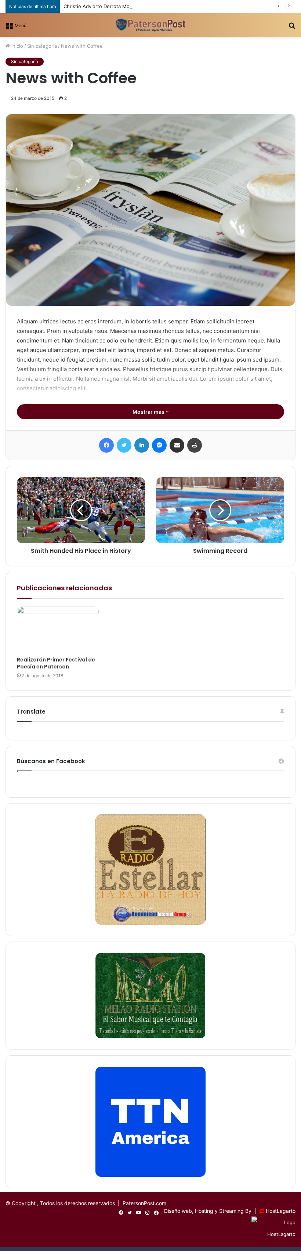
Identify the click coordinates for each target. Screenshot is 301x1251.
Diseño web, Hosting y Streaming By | (211, 1211)
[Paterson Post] (150, 25)
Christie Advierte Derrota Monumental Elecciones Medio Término (138, 6)
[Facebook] (106, 445)
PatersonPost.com (144, 1203)
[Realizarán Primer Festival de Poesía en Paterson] (58, 629)
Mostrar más (149, 412)
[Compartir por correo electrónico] (177, 445)
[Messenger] (159, 445)
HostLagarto (280, 1211)
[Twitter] (124, 445)
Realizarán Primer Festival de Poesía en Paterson (56, 663)
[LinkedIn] (141, 445)
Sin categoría (42, 46)
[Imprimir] (194, 445)
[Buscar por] (291, 27)
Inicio (16, 46)
